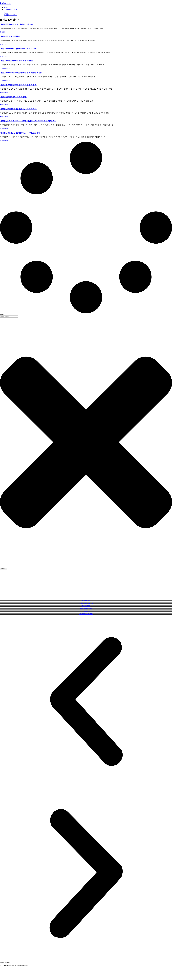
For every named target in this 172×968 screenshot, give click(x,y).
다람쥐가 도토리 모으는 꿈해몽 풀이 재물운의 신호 (21, 72)
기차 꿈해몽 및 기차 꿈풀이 (86, 614)
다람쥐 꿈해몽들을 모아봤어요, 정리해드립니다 (20, 133)
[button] (86, 702)
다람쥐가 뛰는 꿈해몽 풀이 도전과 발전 (16, 60)
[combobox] (9, 317)
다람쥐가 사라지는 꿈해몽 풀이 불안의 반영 (18, 48)
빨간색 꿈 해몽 (86, 600)
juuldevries (5, 3)
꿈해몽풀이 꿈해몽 (10, 9)
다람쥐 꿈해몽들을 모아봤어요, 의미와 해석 (18, 109)
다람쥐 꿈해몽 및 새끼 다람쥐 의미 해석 (16, 24)
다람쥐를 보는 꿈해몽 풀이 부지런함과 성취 (18, 85)
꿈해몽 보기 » (5, 32)
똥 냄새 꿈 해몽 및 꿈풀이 (86, 603)
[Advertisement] (86, 585)
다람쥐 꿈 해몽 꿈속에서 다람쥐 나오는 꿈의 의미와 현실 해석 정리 (28, 121)
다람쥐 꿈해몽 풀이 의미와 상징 (13, 97)
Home (6, 7)
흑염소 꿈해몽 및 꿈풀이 (86, 608)
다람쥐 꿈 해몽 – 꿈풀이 (10, 36)
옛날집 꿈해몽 (86, 611)
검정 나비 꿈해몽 (86, 606)
